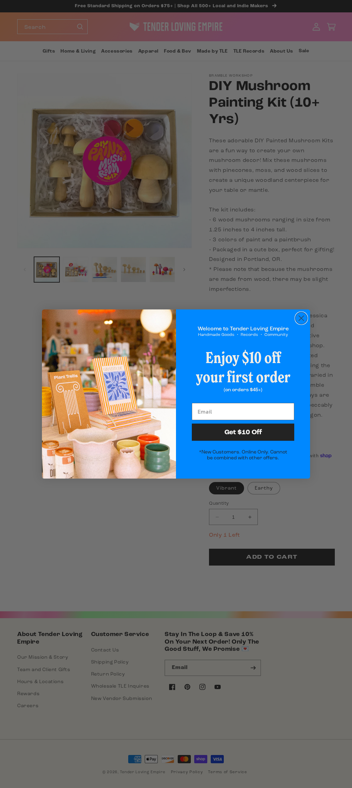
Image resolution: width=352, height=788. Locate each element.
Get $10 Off (243, 432)
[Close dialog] (301, 318)
